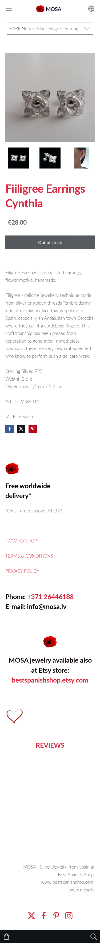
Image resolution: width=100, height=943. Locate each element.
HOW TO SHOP (21, 541)
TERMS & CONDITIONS (29, 556)
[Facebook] (43, 916)
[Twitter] (31, 916)
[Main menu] (8, 8)
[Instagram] (68, 916)
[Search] (93, 936)
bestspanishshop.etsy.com (50, 680)
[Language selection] (91, 8)
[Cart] (6, 936)
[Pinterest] (56, 916)
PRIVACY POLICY (22, 571)
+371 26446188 (50, 596)
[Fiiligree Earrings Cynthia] (18, 158)
